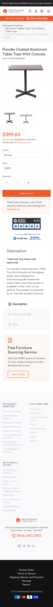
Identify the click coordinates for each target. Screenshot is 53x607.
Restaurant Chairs (12, 411)
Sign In (33, 436)
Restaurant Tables (12, 422)
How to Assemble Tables (11, 501)
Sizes (4, 163)
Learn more (18, 374)
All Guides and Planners (10, 471)
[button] (48, 11)
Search (26, 584)
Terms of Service (26, 573)
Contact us (13, 209)
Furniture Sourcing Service (39, 419)
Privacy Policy (26, 569)
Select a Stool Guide (10, 482)
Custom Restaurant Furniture (12, 436)
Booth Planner (10, 477)
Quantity (6, 176)
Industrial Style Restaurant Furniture (13, 443)
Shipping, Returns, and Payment (26, 577)
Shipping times (23, 142)
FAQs (32, 424)
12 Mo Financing (37, 428)
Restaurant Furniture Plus (30, 591)
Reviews (34, 432)
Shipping (6, 139)
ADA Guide (8, 495)
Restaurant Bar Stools (10, 417)
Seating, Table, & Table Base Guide (12, 489)
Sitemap (26, 580)
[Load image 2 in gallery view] (25, 118)
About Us (34, 409)
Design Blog (9, 510)
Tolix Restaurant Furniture (11, 450)
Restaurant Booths (12, 426)
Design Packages (11, 506)
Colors (5, 150)
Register (34, 440)
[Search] (30, 11)
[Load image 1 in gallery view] (9, 118)
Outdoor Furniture (11, 430)
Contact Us (35, 413)
